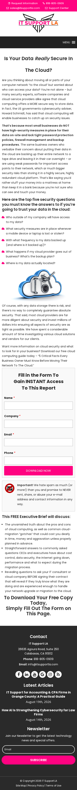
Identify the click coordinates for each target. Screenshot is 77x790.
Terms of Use (53, 785)
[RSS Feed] (58, 674)
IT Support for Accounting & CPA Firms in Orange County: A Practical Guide (38, 694)
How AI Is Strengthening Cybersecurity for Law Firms (38, 712)
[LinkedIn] (27, 674)
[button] (66, 42)
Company (12, 416)
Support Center (58, 8)
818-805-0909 (54, 3)
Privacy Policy (36, 785)
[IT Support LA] (38, 23)
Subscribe (38, 760)
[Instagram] (50, 674)
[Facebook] (19, 674)
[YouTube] (34, 674)
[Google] (42, 674)
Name (9, 398)
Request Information (24, 3)
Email (9, 434)
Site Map (21, 785)
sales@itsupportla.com (25, 8)
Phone (9, 453)
